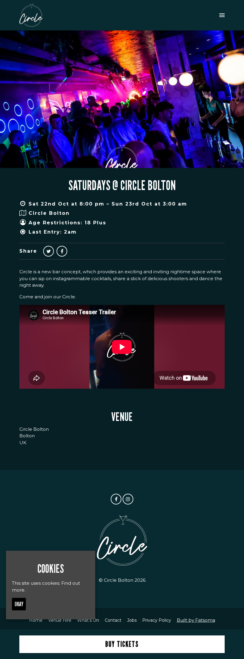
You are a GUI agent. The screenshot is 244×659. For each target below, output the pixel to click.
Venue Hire (59, 620)
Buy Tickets (122, 644)
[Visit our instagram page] (128, 499)
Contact (113, 620)
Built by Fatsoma (196, 620)
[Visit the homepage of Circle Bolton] (31, 15)
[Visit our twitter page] (48, 251)
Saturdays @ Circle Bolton (122, 185)
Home (36, 620)
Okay (19, 604)
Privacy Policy (156, 620)
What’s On (88, 620)
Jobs (132, 620)
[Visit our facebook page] (62, 251)
